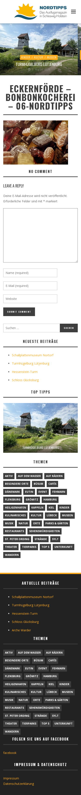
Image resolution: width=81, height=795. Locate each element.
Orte (36, 523)
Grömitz (32, 499)
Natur (23, 523)
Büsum (38, 484)
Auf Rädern (54, 476)
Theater (11, 547)
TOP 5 (45, 547)
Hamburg (50, 499)
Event (42, 492)
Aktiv (9, 476)
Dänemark (12, 492)
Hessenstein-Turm (25, 372)
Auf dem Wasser (29, 476)
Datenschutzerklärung (18, 784)
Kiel (51, 507)
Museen (51, 57)
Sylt (55, 539)
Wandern (12, 555)
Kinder (25, 57)
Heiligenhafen (15, 507)
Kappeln (37, 507)
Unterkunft (63, 547)
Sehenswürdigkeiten (44, 531)
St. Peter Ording (17, 539)
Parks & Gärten (56, 523)
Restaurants (14, 531)
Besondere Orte (17, 484)
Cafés (52, 484)
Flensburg (13, 499)
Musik (9, 523)
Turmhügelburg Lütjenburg (39, 64)
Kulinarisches (15, 515)
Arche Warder (21, 630)
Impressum (11, 778)
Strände (41, 539)
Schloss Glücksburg (25, 380)
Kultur (38, 57)
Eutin (29, 492)
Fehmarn (58, 492)
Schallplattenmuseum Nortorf (32, 355)
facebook (9, 753)
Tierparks (29, 547)
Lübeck (52, 515)
